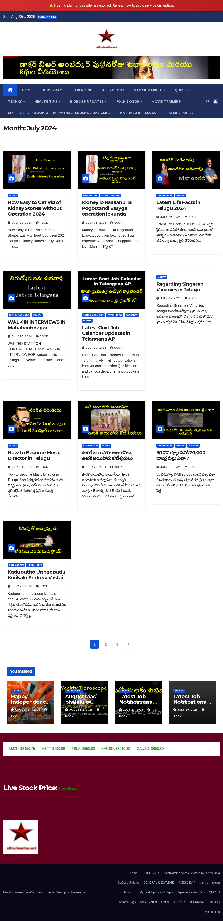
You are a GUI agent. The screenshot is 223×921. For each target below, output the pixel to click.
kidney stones (110, 195)
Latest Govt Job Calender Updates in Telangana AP (106, 333)
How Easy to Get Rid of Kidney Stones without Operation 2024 (35, 208)
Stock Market (148, 90)
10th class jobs (19, 315)
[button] (207, 101)
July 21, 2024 (171, 467)
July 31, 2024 (22, 222)
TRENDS (214, 902)
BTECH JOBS (115, 315)
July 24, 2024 (22, 467)
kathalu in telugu (139, 113)
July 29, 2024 (171, 216)
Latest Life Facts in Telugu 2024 (178, 205)
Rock (44, 222)
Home (27, 90)
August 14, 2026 (28, 709)
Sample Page (127, 902)
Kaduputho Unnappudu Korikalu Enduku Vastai (36, 574)
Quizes (182, 90)
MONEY (13, 195)
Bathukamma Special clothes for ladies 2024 (191, 873)
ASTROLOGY (113, 90)
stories (193, 445)
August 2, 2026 (81, 709)
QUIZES (214, 892)
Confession (165, 195)
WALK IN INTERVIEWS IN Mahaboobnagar (37, 325)
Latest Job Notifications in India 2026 (138, 701)
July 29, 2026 (133, 709)
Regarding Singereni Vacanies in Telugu (180, 287)
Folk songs (128, 101)
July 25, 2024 (22, 336)
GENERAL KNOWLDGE (159, 882)
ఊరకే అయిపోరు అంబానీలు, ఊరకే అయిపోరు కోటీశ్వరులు (107, 455)
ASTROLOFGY (74, 690)
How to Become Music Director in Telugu (34, 455)
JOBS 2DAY (52, 90)
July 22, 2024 (96, 467)
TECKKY (15, 101)
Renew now (122, 5)
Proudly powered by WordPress (23, 892)
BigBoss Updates (87, 101)
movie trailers (166, 101)
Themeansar (78, 892)
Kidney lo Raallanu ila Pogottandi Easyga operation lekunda (107, 208)
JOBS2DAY (132, 315)
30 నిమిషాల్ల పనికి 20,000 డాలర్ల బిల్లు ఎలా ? (180, 455)
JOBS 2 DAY (186, 882)
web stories (182, 113)
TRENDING (83, 90)
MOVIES (129, 892)
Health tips (90, 195)
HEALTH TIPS (46, 101)
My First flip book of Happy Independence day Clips (59, 113)
